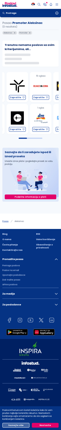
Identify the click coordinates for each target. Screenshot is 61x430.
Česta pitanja (10, 244)
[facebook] (9, 320)
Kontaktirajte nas (12, 250)
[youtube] (30, 320)
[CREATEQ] (12, 119)
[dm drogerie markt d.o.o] (36, 119)
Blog (4, 234)
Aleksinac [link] (19, 221)
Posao (5, 221)
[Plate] (45, 4)
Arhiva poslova (9, 284)
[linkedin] (52, 320)
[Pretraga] (39, 4)
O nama (6, 239)
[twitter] (41, 320)
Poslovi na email (10, 270)
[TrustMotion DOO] (12, 87)
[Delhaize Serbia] (36, 87)
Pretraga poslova (11, 265)
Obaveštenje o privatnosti (44, 246)
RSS (38, 234)
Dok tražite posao (11, 279)
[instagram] (20, 320)
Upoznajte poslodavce (13, 275)
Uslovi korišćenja (45, 239)
